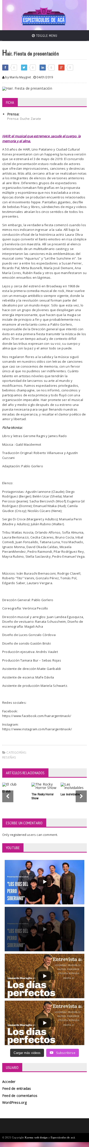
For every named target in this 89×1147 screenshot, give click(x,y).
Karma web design (36, 1137)
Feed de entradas (16, 1088)
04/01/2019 (44, 77)
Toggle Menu (46, 35)
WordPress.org (14, 1102)
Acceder (8, 1081)
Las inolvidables (71, 794)
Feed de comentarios (19, 1095)
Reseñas (9, 757)
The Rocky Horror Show (42, 796)
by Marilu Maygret (17, 77)
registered (18, 834)
